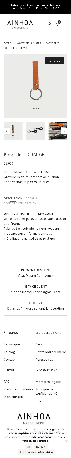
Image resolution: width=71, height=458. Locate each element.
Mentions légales (49, 382)
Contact (10, 359)
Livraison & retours (18, 389)
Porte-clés (52, 43)
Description (13, 198)
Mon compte (13, 397)
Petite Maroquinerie (51, 352)
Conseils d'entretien (20, 203)
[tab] (13, 198)
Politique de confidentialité (46, 391)
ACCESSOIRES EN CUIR (29, 43)
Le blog (9, 352)
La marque (12, 344)
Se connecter (49, 24)
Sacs (39, 344)
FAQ (7, 381)
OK (29, 446)
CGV (39, 401)
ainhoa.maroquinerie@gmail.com (35, 292)
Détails (31, 198)
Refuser (41, 446)
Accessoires (44, 359)
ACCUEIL (8, 43)
